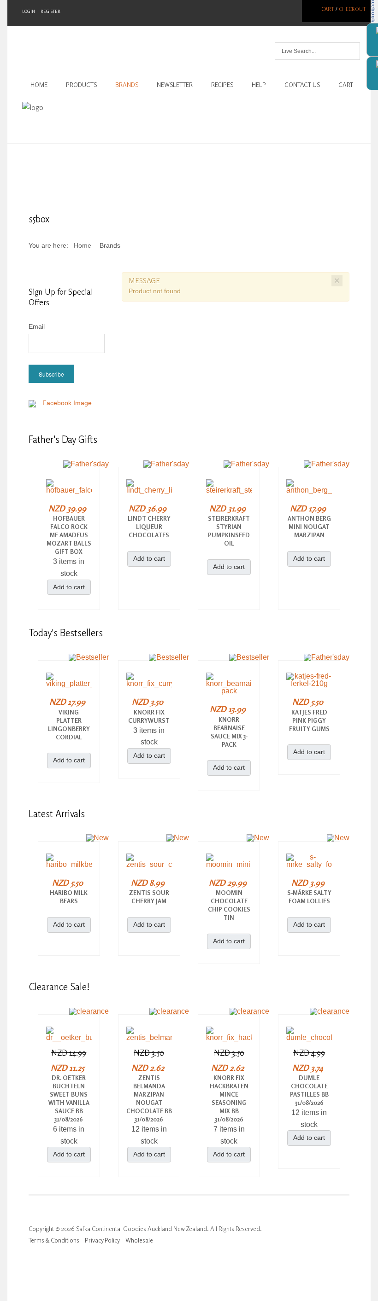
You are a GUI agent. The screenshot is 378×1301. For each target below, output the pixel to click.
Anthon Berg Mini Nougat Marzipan (309, 527)
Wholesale (139, 1240)
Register (50, 11)
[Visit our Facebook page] (63, 408)
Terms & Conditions (54, 1240)
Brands (126, 84)
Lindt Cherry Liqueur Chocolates (149, 527)
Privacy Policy (102, 1240)
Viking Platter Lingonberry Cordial (69, 725)
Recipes (222, 84)
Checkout (352, 9)
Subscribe (51, 374)
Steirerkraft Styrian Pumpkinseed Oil (229, 531)
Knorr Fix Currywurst (149, 716)
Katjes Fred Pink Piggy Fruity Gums (309, 720)
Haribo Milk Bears (69, 897)
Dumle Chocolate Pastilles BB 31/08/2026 (309, 1090)
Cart (327, 9)
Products (81, 84)
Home (38, 84)
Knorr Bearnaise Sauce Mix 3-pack (229, 732)
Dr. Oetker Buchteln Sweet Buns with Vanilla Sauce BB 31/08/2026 (68, 1098)
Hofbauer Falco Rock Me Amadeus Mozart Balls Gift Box (69, 535)
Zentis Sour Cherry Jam (149, 897)
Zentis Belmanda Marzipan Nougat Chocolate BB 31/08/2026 (149, 1098)
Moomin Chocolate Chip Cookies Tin (229, 905)
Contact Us (302, 84)
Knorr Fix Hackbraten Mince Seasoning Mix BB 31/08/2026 (229, 1098)
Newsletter (175, 84)
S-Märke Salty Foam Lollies (309, 897)
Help (259, 84)
